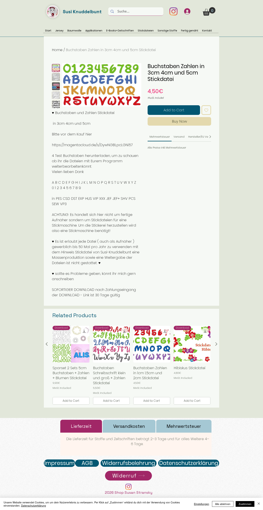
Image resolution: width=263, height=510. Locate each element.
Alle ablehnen (222, 504)
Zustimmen (245, 504)
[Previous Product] (47, 344)
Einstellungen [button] (201, 504)
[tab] (81, 426)
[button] (209, 11)
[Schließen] (259, 504)
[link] (160, 136)
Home (57, 49)
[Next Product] (216, 344)
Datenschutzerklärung (33, 505)
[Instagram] (173, 11)
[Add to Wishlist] (206, 110)
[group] (131, 365)
